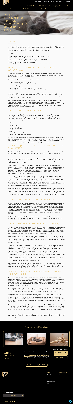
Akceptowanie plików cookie (60, 353)
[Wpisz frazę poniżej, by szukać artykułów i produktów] (69, 5)
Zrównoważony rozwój (52, 381)
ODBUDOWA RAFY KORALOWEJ (57, 1)
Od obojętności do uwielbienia (41, 1)
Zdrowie (15, 8)
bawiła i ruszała (54, 298)
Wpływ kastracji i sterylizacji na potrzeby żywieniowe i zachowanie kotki (29, 63)
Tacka (60, 374)
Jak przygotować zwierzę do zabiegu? (20, 58)
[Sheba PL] (6, 2)
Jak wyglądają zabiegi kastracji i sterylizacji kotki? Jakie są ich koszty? (29, 59)
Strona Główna (50, 374)
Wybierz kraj (13, 395)
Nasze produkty (50, 376)
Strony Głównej (6, 8)
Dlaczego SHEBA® (51, 379)
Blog (11, 8)
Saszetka (61, 376)
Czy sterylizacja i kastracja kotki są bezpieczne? (22, 60)
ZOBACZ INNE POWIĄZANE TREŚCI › (36, 365)
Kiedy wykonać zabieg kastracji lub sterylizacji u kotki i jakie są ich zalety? (30, 56)
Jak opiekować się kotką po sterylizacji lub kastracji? (24, 62)
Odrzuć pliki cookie (61, 357)
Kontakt (68, 1)
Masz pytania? (8, 392)
